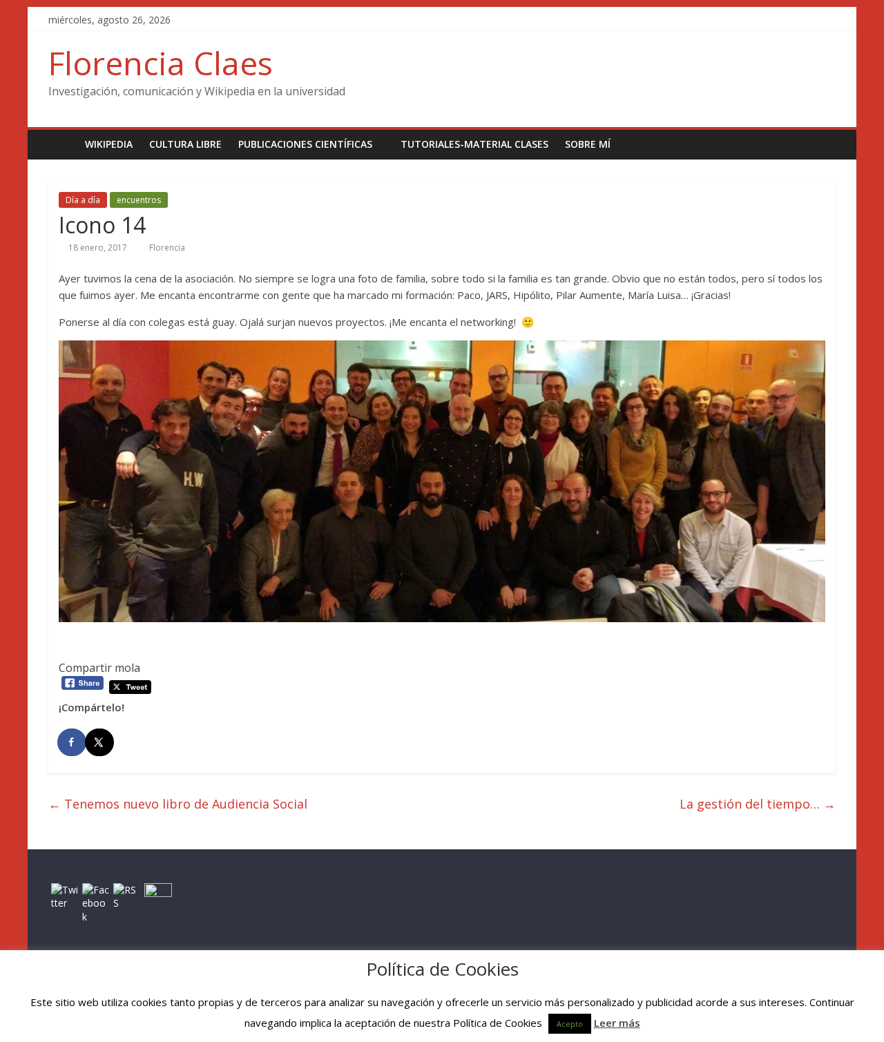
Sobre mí (588, 144)
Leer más (617, 1023)
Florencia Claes (160, 62)
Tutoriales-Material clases (474, 144)
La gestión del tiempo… (758, 803)
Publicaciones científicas (305, 144)
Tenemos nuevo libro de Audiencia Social (177, 803)
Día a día (83, 200)
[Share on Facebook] (72, 742)
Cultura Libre (185, 144)
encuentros (139, 200)
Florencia (167, 247)
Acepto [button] (570, 1024)
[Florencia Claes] (62, 144)
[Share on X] (100, 742)
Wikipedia (109, 144)
